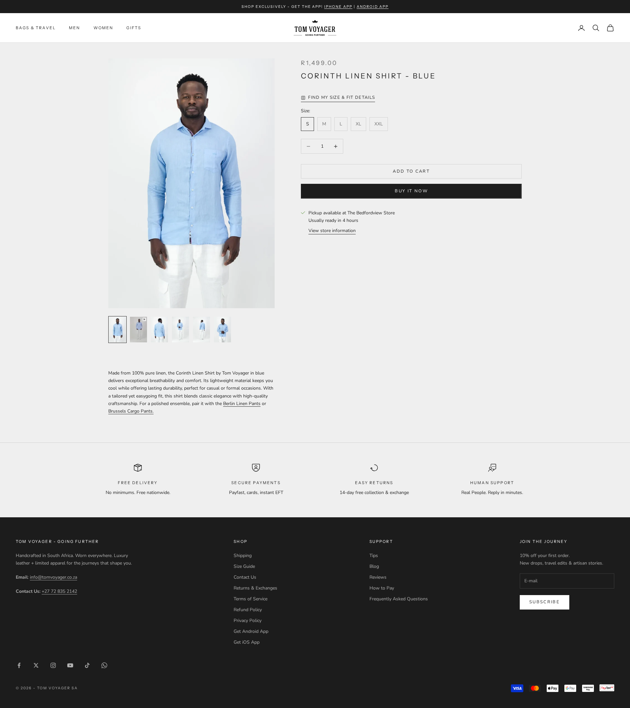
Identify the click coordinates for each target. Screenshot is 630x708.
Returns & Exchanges (255, 588)
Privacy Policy (248, 620)
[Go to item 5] (201, 329)
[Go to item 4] (180, 329)
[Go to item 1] (117, 329)
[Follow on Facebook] (19, 665)
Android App (372, 6)
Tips (373, 555)
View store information (332, 230)
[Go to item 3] (159, 329)
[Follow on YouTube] (70, 665)
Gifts (133, 27)
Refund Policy (248, 610)
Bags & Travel (36, 27)
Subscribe (544, 602)
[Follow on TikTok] (87, 665)
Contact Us (245, 577)
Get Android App (251, 631)
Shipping (243, 555)
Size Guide (244, 566)
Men (74, 27)
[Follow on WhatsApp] (104, 665)
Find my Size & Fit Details (341, 97)
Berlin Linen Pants (242, 403)
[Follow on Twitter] (36, 665)
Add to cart (411, 171)
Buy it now (411, 191)
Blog (374, 566)
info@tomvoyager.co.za (53, 577)
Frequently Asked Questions (398, 599)
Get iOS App (247, 642)
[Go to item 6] (222, 329)
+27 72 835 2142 (59, 591)
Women (104, 27)
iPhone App (338, 6)
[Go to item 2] (138, 329)
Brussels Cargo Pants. (131, 411)
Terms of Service (250, 599)
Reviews (378, 577)
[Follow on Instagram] (53, 665)
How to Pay (381, 588)
